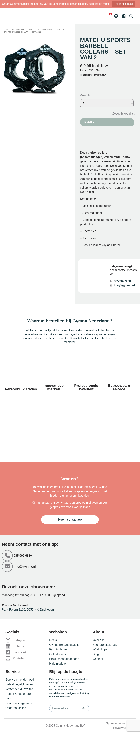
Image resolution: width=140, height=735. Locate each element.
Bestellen (89, 122)
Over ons (98, 640)
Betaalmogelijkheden (19, 684)
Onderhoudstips (15, 707)
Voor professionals (105, 644)
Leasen (10, 698)
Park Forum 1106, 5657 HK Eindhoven (28, 609)
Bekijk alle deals (123, 3)
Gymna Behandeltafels (64, 644)
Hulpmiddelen (58, 663)
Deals (53, 640)
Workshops (100, 649)
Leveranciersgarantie (19, 703)
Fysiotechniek (58, 649)
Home (6, 29)
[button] (131, 16)
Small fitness (35, 29)
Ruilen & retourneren (18, 693)
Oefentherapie (18, 29)
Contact (98, 658)
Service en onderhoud (19, 679)
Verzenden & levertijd (19, 689)
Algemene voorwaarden (120, 723)
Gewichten (49, 29)
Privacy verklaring (124, 727)
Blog (96, 654)
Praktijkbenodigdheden (64, 658)
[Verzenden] (83, 708)
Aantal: (85, 95)
